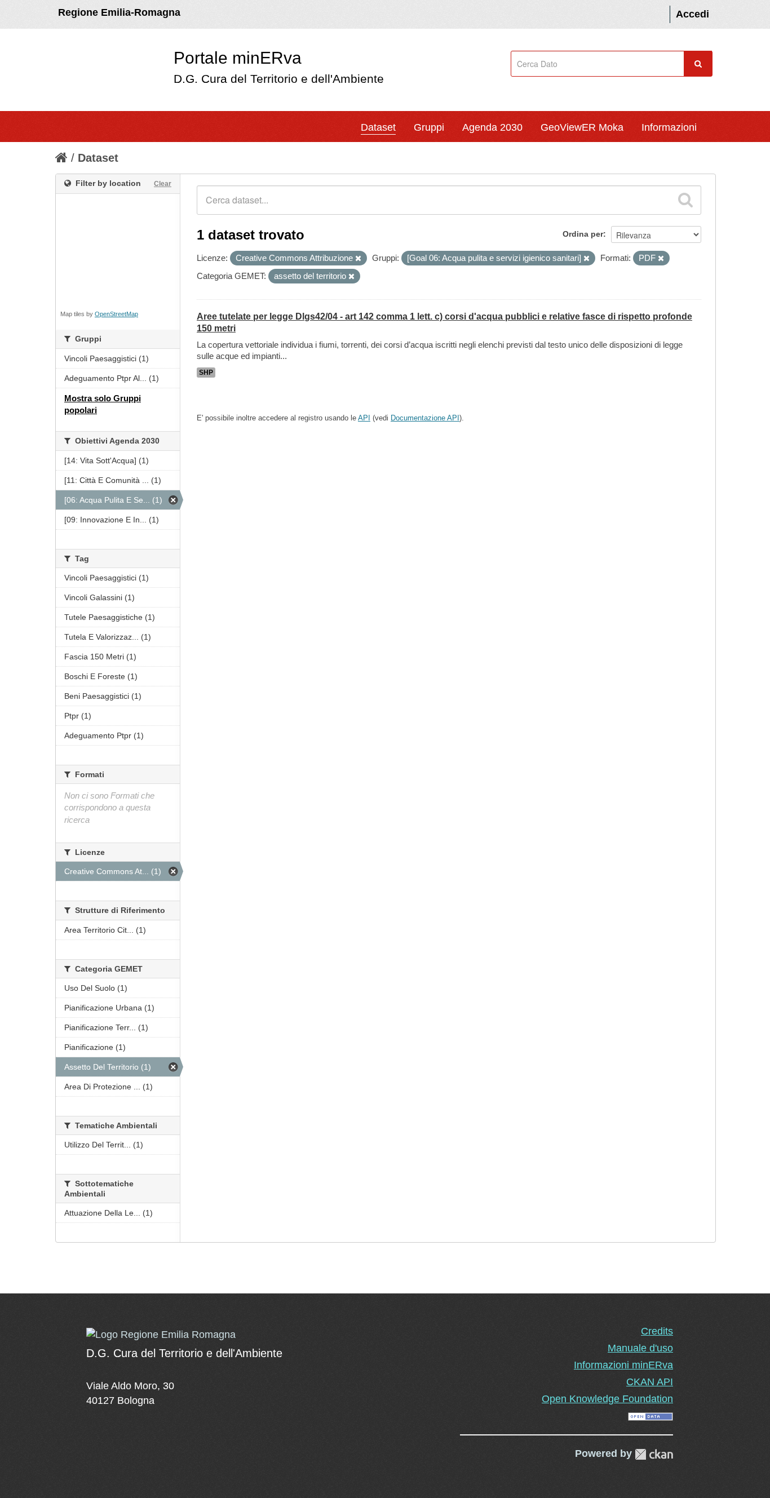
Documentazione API (425, 418)
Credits (657, 1331)
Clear (162, 184)
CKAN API (649, 1382)
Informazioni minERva (623, 1365)
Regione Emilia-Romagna (119, 12)
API (364, 418)
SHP (206, 372)
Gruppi (429, 127)
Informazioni (669, 127)
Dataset (378, 127)
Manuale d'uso (640, 1348)
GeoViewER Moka (582, 127)
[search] (685, 200)
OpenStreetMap (116, 314)
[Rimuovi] (358, 258)
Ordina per (583, 233)
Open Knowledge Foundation (607, 1398)
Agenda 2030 (492, 127)
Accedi (692, 14)
